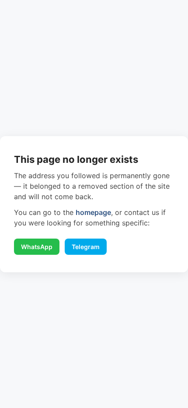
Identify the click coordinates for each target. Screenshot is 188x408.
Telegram (86, 246)
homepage (93, 212)
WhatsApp (36, 246)
